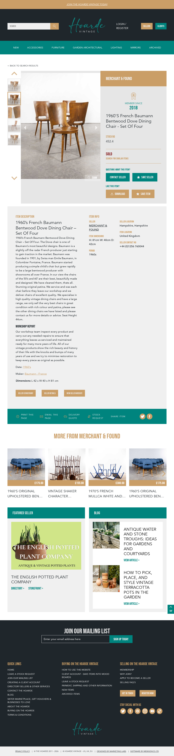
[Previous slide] (14, 74)
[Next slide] (14, 178)
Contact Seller (118, 177)
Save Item (145, 194)
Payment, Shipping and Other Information (87, 685)
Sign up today (121, 639)
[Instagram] (145, 711)
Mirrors (135, 47)
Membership (127, 669)
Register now (148, 693)
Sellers (146, 26)
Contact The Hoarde (20, 690)
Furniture (58, 47)
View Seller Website (74, 393)
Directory (16, 588)
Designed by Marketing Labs (111, 751)
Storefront (34, 588)
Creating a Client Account (23, 682)
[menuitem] (14, 85)
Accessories (35, 47)
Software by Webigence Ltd (144, 751)
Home (10, 669)
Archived (155, 47)
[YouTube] (152, 711)
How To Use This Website (76, 669)
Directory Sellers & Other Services (28, 686)
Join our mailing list (20, 678)
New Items (68, 689)
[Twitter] (143, 416)
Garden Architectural (87, 47)
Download (120, 194)
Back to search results (24, 65)
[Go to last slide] (10, 474)
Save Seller (147, 177)
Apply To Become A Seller (135, 678)
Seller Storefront (25, 393)
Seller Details (50, 393)
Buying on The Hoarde (20, 710)
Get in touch (127, 693)
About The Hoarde (18, 706)
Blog (10, 694)
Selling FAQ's (128, 682)
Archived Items (71, 693)
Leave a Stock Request (21, 674)
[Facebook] (149, 416)
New (16, 47)
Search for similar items (117, 158)
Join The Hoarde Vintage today (87, 4)
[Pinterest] (138, 711)
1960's (27, 367)
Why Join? (126, 674)
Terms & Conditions (19, 714)
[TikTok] (159, 711)
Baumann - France (36, 373)
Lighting (116, 47)
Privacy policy (22, 751)
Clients (161, 26)
